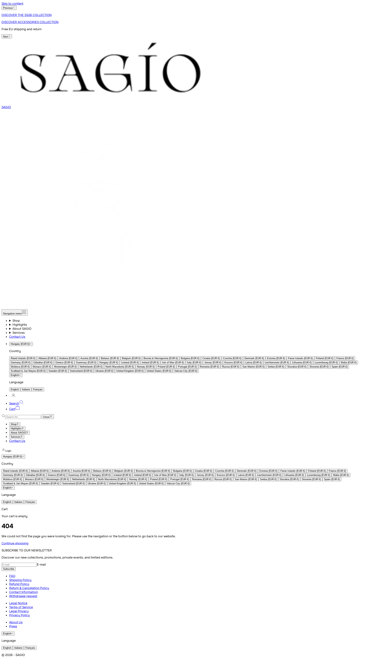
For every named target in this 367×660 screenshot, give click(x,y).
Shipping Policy (20, 580)
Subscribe (8, 568)
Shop (16, 321)
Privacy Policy (19, 615)
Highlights (19, 325)
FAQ (12, 576)
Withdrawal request (23, 596)
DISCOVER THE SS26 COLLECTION (27, 15)
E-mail (41, 565)
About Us (16, 622)
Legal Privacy (19, 611)
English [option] (15, 389)
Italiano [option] (26, 389)
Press (13, 626)
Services (18, 333)
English (15, 375)
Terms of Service (21, 607)
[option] (23, 358)
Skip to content (12, 4)
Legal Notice (18, 603)
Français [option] (38, 389)
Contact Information (23, 592)
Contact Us (17, 337)
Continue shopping (15, 543)
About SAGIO (21, 329)
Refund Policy (19, 584)
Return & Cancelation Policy (29, 588)
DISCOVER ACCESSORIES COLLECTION (30, 22)
